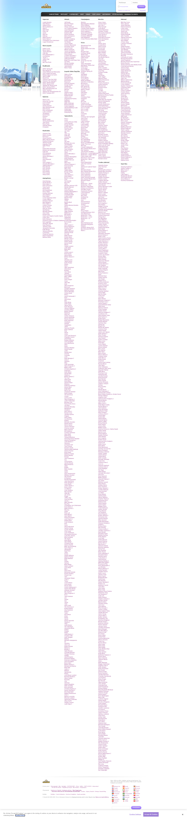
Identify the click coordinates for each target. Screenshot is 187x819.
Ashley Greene (102, 277)
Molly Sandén (68, 469)
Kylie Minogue (68, 307)
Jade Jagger (102, 77)
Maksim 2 (67, 648)
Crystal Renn (102, 45)
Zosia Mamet (102, 494)
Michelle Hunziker (69, 422)
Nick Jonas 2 (68, 411)
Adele (66, 472)
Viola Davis (101, 715)
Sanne (66, 619)
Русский (138, 797)
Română (138, 793)
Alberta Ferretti (47, 142)
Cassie (66, 396)
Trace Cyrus (46, 187)
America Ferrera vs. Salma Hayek (108, 429)
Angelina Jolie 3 (103, 665)
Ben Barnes (124, 136)
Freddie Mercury (69, 160)
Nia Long (101, 764)
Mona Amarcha (68, 464)
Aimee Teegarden (103, 767)
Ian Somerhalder (126, 111)
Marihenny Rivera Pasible (106, 95)
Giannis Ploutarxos (70, 440)
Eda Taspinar (85, 150)
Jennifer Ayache (69, 414)
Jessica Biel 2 (102, 248)
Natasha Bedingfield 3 (70, 191)
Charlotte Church (69, 337)
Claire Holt (101, 295)
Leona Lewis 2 (68, 252)
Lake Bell (101, 737)
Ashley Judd (102, 717)
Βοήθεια (53, 794)
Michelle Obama (47, 211)
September (67, 217)
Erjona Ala (101, 124)
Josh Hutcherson (126, 108)
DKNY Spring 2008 (48, 84)
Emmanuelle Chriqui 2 (104, 170)
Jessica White (102, 139)
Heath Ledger (125, 140)
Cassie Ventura (68, 529)
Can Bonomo (68, 419)
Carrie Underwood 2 (70, 587)
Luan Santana (68, 490)
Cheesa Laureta (69, 428)
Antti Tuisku (67, 304)
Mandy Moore (102, 389)
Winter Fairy (84, 54)
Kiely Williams (102, 220)
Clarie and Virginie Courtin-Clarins (53, 216)
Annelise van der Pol (104, 449)
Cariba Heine (102, 289)
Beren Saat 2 (46, 50)
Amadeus (67, 410)
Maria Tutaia (68, 68)
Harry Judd (67, 605)
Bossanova (84, 83)
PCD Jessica (46, 168)
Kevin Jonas (68, 487)
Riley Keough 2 (102, 608)
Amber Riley (102, 747)
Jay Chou (67, 173)
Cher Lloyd (67, 531)
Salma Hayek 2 (102, 303)
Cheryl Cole (67, 575)
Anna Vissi (67, 570)
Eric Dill (123, 45)
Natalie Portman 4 (103, 741)
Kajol (99, 274)
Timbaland (67, 219)
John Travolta (125, 36)
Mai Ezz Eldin (102, 294)
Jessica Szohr (102, 744)
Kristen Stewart (102, 182)
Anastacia (67, 322)
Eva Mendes (102, 200)
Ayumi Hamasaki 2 (69, 296)
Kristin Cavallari (103, 339)
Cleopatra (45, 127)
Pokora (66, 155)
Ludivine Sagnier (103, 699)
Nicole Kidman (102, 347)
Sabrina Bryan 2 (47, 165)
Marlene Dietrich (103, 308)
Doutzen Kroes (102, 87)
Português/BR (128, 793)
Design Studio (68, 85)
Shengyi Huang (102, 603)
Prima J (66, 611)
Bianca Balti (101, 118)
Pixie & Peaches (47, 185)
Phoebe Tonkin (102, 247)
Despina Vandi (68, 448)
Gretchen (83, 94)
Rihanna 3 (124, 171)
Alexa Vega (101, 644)
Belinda (66, 138)
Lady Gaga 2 (124, 174)
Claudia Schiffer (103, 72)
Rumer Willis (102, 256)
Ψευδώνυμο (122, 2)
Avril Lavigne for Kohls (49, 73)
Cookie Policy (20, 815)
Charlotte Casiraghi (86, 34)
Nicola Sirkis (68, 586)
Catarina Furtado (103, 765)
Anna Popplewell (103, 250)
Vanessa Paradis (69, 328)
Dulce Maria (68, 176)
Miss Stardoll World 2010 (88, 148)
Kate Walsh (101, 229)
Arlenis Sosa (102, 43)
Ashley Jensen (102, 509)
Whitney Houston (69, 475)
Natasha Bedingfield (70, 157)
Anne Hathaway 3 (103, 553)
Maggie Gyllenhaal (103, 664)
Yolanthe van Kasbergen (105, 209)
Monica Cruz (102, 212)
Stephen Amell (125, 124)
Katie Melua (67, 372)
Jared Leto (124, 31)
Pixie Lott (45, 31)
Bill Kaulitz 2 (68, 214)
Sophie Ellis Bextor (70, 589)
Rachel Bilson (102, 364)
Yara (65, 576)
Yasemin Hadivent (103, 465)
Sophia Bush (102, 456)
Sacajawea (46, 113)
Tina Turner (67, 129)
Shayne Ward (68, 382)
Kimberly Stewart (48, 201)
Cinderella (84, 194)
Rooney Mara (102, 526)
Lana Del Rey (68, 499)
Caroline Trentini (103, 31)
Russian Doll (85, 51)
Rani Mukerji (102, 232)
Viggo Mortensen (126, 71)
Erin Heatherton (103, 130)
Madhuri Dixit (102, 502)
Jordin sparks (68, 170)
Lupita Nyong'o (47, 22)
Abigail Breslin (102, 176)
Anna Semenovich (69, 473)
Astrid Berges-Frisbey (104, 131)
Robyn (66, 673)
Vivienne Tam (47, 133)
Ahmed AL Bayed (48, 223)
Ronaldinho (67, 37)
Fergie (44, 61)
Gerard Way (67, 373)
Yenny (66, 602)
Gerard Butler (125, 154)
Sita (65, 132)
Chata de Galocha (48, 234)
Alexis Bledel (102, 436)
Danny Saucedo (69, 620)
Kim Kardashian (47, 190)
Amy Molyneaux (85, 214)
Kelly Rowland (68, 158)
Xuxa (65, 258)
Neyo (66, 161)
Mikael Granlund (69, 49)
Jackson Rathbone (126, 131)
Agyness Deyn (102, 78)
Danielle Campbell (103, 768)
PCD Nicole (46, 170)
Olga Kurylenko (102, 682)
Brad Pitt (123, 55)
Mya (65, 301)
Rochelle (67, 680)
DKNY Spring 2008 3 (49, 87)
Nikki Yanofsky (68, 686)
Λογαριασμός (83, 787)
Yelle (65, 604)
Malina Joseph (47, 135)
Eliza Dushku (102, 386)
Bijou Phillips (102, 52)
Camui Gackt (68, 293)
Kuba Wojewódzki (86, 162)
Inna (65, 523)
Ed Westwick (124, 118)
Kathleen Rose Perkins (105, 591)
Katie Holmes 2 (102, 333)
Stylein (83, 220)
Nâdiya (66, 199)
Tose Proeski (68, 446)
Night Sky (67, 101)
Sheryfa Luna (68, 260)
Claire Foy (101, 641)
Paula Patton (102, 755)
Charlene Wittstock (86, 36)
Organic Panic (68, 92)
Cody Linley (124, 28)
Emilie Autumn (68, 608)
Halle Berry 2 (102, 358)
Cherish (66, 354)
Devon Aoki (101, 48)
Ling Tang (101, 71)
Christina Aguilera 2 (70, 369)
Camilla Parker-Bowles (87, 28)
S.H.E (66, 120)
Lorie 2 (66, 579)
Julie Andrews (102, 408)
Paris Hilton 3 (47, 184)
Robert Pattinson (126, 128)
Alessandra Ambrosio (104, 33)
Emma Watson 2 (103, 230)
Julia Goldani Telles (104, 611)
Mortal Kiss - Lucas (86, 217)
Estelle (66, 467)
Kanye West (67, 387)
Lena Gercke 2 (102, 34)
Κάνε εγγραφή (54, 786)
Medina (66, 639)
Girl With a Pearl (85, 189)
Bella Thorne (102, 552)
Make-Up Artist (68, 94)
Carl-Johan (67, 567)
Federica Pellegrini (70, 57)
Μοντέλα (100, 19)
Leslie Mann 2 (102, 558)
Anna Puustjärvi (69, 661)
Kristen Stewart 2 (103, 242)
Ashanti (66, 323)
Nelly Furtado (68, 393)
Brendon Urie (68, 402)
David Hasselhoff (126, 83)
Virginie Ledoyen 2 (103, 599)
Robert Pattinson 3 (126, 157)
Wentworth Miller (126, 77)
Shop (77, 786)
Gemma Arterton (103, 518)
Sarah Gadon (102, 505)
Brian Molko (67, 564)
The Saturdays (68, 626)
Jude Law (124, 78)
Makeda (83, 226)
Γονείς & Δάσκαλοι (60, 794)
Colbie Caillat (68, 196)
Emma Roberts (102, 423)
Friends (100, 385)
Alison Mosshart (69, 526)
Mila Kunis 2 (102, 544)
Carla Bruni (101, 28)
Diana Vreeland (85, 173)
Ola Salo (66, 141)
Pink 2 (66, 294)
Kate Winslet (102, 185)
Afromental (67, 549)
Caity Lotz (101, 596)
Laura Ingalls (85, 124)
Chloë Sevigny (102, 309)
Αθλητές (66, 19)
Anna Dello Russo (126, 177)
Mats (65, 560)
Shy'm (66, 251)
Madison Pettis (102, 286)
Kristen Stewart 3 (103, 515)
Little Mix (45, 53)
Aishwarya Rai (102, 374)
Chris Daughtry (68, 341)
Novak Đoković (68, 65)
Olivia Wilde (101, 647)
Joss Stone (67, 272)
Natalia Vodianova (103, 69)
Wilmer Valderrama (126, 80)
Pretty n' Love (85, 123)
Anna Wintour (47, 195)
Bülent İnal (124, 105)
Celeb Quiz (67, 109)
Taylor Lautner (125, 130)
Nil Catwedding (85, 139)
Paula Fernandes (69, 517)
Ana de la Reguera (103, 702)
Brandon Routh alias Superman (130, 61)
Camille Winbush (103, 489)
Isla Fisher (101, 197)
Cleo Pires (101, 650)
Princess (83, 59)
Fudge (83, 73)
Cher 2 (66, 695)
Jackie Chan (124, 145)
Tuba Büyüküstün (103, 727)
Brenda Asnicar (102, 198)
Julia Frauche (102, 92)
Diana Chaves (102, 119)
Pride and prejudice (87, 106)
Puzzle (66, 91)
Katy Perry (67, 551)
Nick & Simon (68, 425)
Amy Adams (101, 205)
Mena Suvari (102, 353)
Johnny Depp (125, 68)
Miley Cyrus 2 (102, 403)
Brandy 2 (67, 649)
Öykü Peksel (46, 145)
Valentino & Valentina (87, 82)
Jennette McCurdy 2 (104, 473)
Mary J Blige (68, 276)
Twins (66, 184)
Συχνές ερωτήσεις (81, 794)
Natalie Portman (103, 435)
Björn (66, 569)
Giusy (100, 661)
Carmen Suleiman (69, 432)
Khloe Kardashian (48, 235)
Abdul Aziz (67, 208)
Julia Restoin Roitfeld (87, 151)
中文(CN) (116, 801)
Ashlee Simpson (69, 316)
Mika (65, 363)
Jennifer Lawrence (103, 708)
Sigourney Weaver (103, 261)
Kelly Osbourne (47, 219)
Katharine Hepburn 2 (104, 655)
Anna (82, 112)
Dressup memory (69, 83)
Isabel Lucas (46, 48)
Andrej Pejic (101, 116)
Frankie (66, 631)
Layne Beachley (69, 30)
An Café (66, 234)
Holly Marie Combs (104, 405)
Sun (65, 601)
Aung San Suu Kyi (48, 101)
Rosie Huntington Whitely (105, 143)
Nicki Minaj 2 (46, 24)
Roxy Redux (84, 138)
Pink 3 (66, 119)
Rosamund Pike (103, 564)
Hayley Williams (69, 555)
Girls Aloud (67, 269)
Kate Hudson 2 (102, 317)
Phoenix (45, 116)
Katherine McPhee (69, 385)
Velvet (83, 95)
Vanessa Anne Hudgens (105, 441)
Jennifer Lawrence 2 (104, 530)
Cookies (83, 791)
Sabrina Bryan (102, 455)
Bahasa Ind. (117, 786)
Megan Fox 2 (102, 280)
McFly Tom (67, 390)
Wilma (83, 209)
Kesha (66, 554)
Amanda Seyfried (103, 291)
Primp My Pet (68, 112)
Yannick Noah (68, 48)
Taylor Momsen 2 (103, 241)
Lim (65, 598)
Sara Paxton (102, 338)
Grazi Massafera (103, 108)
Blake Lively (101, 236)
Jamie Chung (102, 614)
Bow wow (67, 287)
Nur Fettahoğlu (102, 770)
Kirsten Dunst (102, 439)
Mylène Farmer (68, 557)
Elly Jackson (68, 592)
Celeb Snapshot (69, 106)
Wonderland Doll (86, 45)
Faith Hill (45, 152)
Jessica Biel (101, 415)
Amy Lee (67, 314)
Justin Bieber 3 (68, 442)
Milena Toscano (103, 640)
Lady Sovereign (69, 364)
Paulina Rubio (68, 128)
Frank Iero (67, 370)
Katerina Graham (103, 623)
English (116, 788)
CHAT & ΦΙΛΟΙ (87, 786)
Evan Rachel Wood (104, 214)
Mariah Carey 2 (68, 238)
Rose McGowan (103, 409)
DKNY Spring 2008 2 (49, 82)
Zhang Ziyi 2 (102, 217)
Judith (83, 100)
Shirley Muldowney (48, 121)
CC (44, 147)
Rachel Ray (46, 188)
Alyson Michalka (69, 291)
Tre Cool (66, 378)
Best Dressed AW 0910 (87, 229)
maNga (66, 655)
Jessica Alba (102, 426)
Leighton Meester (103, 180)
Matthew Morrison (126, 127)
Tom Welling (124, 49)
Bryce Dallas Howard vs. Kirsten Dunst (109, 394)
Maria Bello (101, 446)
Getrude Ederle (47, 125)
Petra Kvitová (68, 54)
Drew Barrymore (103, 447)
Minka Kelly (101, 646)
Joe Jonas (67, 495)
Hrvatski (116, 790)
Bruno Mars (67, 663)
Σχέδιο (81, 786)
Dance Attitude (85, 70)
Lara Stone (101, 40)
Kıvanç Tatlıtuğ (125, 104)
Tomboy (83, 205)
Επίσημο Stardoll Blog (100, 791)
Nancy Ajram (68, 255)
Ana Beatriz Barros (103, 57)
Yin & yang (84, 68)
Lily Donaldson (102, 55)
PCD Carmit (46, 173)
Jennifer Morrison (103, 674)
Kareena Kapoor (103, 336)
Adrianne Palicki (103, 546)
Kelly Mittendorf (102, 151)
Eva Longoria (102, 438)
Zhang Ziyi (101, 324)
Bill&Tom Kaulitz (69, 290)
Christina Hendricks (104, 627)
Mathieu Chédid (69, 454)
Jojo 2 (66, 223)
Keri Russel (101, 680)
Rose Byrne (101, 732)
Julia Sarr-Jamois (86, 164)
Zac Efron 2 (124, 142)
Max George (68, 492)
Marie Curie (46, 99)
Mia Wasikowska (103, 743)
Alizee (66, 332)
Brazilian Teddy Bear (87, 186)
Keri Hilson (67, 614)
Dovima (100, 89)
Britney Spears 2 (69, 376)
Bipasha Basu (102, 602)
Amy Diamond (47, 159)
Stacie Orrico (68, 305)
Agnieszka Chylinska (70, 699)
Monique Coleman (103, 452)
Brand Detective (69, 104)
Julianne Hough (103, 693)
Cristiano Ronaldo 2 (70, 55)
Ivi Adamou (67, 478)
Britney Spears (68, 311)
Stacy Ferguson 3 (69, 366)
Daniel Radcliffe (125, 34)
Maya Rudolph (102, 758)
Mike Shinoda (68, 502)
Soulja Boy (67, 137)
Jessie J (45, 57)
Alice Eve (101, 474)
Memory (66, 89)
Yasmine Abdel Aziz (104, 738)
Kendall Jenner (102, 158)
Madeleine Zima (103, 593)
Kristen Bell (101, 417)
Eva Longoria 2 (102, 203)
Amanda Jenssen (69, 590)
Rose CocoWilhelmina (87, 142)
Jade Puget (67, 229)
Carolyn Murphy (103, 111)
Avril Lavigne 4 (47, 162)
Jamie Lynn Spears (104, 332)
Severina (67, 443)
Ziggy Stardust (68, 211)
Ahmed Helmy (125, 102)
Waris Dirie (101, 81)
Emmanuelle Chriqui (104, 392)
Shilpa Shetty (102, 430)
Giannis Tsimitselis (126, 122)
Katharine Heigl (102, 411)
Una (65, 681)
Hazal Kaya (101, 579)
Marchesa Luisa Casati (87, 158)
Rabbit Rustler (68, 95)
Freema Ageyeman (103, 638)
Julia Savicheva (69, 481)
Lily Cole (100, 58)
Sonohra (66, 643)
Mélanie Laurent (103, 482)
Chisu (66, 470)
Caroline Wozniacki (70, 45)
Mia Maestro (102, 580)
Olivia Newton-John (104, 315)
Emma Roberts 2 (103, 273)
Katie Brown (46, 229)
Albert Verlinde (85, 132)
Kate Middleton (85, 37)
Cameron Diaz (102, 329)
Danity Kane (68, 352)
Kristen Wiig (101, 756)
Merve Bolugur (102, 629)
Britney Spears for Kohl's (50, 75)
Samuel (66, 563)
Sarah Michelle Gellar (104, 305)
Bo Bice (66, 270)
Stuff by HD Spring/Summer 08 (52, 91)
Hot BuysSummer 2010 (88, 212)
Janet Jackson (68, 596)
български (116, 799)
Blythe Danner (102, 477)
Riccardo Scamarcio (127, 54)
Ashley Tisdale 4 (126, 168)
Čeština (116, 797)
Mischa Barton (102, 400)
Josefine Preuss (103, 571)
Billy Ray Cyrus (125, 22)
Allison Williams (103, 497)
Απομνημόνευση (124, 6)
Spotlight (64, 786)
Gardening (67, 86)
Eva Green (101, 633)
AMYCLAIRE (46, 76)
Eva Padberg (102, 121)
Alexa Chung (102, 46)
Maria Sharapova (69, 36)
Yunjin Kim (101, 461)
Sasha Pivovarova (103, 80)
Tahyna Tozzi (102, 201)
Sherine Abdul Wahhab (71, 449)
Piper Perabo (102, 335)
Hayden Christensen (127, 86)
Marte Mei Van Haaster (105, 99)
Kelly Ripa (101, 342)
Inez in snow (84, 111)
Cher (65, 179)
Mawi (82, 182)
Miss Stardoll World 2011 (88, 179)
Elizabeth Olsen (103, 555)
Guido (122, 146)
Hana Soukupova (103, 136)
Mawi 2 (45, 28)
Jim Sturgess (124, 99)
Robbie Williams (69, 340)
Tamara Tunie (102, 574)
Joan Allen (101, 587)
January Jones (102, 626)
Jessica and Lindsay (104, 362)
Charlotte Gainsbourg (104, 676)
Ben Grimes (101, 122)
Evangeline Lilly (103, 618)
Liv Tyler (100, 388)
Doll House (67, 80)
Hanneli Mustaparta (104, 101)
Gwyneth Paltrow (103, 370)
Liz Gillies (101, 493)
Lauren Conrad (47, 205)
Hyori (66, 266)
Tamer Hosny (68, 261)
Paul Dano (124, 101)
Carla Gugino (102, 703)
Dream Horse (68, 88)
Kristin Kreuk (102, 359)
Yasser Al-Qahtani (69, 51)
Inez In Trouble (85, 107)
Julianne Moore (102, 659)
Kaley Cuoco (102, 444)
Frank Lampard (68, 40)
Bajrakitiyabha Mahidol (87, 24)
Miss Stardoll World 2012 (88, 171)
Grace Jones (102, 22)
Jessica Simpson (69, 308)
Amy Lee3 (67, 188)
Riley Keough (102, 27)
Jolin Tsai (67, 134)
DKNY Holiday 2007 (49, 93)
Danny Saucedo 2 (69, 690)
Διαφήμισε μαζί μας (67, 790)
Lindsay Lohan (102, 356)
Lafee (66, 351)
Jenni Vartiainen (69, 458)
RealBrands (46, 66)
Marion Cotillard (103, 192)
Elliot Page (124, 139)
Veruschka (101, 75)
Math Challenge (69, 103)
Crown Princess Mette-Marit (89, 39)
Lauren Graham (103, 345)
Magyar (137, 790)
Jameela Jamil (47, 226)
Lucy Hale (101, 538)
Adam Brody (124, 33)
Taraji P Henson (103, 712)
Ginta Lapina (102, 155)
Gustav (66, 561)
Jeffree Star (46, 59)
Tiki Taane (67, 539)
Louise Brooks (102, 208)
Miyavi (66, 244)
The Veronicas (68, 395)
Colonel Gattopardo (87, 147)
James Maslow (47, 51)
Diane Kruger (102, 679)
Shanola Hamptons (104, 523)
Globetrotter (67, 111)
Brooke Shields (102, 188)
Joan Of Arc (46, 122)
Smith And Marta (69, 58)
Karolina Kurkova (103, 65)
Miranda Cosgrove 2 (104, 300)
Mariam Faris (68, 197)
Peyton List (101, 583)
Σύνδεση (141, 6)
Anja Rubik (101, 49)
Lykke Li (66, 669)
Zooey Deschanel (103, 285)
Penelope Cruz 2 (103, 302)
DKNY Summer (47, 90)
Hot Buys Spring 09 (86, 71)
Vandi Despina (68, 657)
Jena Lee (67, 645)
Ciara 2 (66, 360)
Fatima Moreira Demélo (71, 205)
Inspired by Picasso (86, 191)
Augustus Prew (47, 144)
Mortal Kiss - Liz (85, 218)
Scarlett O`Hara (102, 253)
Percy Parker (85, 211)
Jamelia (66, 273)
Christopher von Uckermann (51, 40)
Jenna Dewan (102, 262)
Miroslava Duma (86, 170)
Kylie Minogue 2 (69, 358)
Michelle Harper (85, 180)
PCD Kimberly (47, 153)
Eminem (66, 278)
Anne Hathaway (103, 367)
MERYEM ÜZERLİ (103, 562)
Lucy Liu (100, 464)
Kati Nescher (102, 98)
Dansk (126, 786)
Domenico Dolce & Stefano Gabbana (53, 220)
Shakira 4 (67, 622)
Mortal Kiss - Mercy (86, 159)
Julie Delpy (101, 588)
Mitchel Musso (125, 81)
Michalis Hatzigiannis (70, 640)
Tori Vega (101, 470)
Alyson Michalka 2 (48, 156)
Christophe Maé (69, 194)
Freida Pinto (101, 637)
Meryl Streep (102, 298)
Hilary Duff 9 (68, 701)
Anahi (44, 33)
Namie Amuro (68, 423)
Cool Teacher (85, 206)
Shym (66, 152)
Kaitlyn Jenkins (102, 617)
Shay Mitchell (102, 511)
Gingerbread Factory (70, 98)
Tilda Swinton (102, 652)
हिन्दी (137, 799)
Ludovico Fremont (126, 43)
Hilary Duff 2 (46, 174)
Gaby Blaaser (102, 36)
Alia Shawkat (102, 550)
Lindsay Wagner (103, 270)
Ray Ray (66, 504)
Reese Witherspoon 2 (104, 753)
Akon (65, 345)
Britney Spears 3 (69, 257)
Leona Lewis (68, 398)
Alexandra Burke (69, 628)
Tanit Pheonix (102, 559)
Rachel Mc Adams (103, 327)
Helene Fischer (68, 451)
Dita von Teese (47, 208)
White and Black (85, 80)
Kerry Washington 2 (48, 54)
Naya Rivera (102, 483)
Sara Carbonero (85, 174)
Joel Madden (68, 144)
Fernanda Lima (102, 517)
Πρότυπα (45, 97)
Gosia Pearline (47, 138)
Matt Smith (46, 30)
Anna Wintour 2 (125, 179)
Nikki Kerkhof (68, 210)
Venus (44, 118)
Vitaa (65, 623)
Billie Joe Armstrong (70, 546)
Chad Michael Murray (127, 66)
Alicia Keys (67, 299)
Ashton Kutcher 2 (126, 155)
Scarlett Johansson (104, 215)
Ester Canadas (102, 68)
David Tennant (125, 75)
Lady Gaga (67, 247)
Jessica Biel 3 (102, 615)
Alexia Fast (101, 549)
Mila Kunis (101, 271)
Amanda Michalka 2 (48, 164)
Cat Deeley (46, 232)
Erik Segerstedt (68, 692)
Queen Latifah (102, 421)
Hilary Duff (67, 379)
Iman (99, 42)
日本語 (126, 801)
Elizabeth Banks (103, 735)
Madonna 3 (67, 213)
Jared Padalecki (125, 60)
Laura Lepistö (68, 43)
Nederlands (117, 791)
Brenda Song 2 (102, 621)
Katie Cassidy (102, 458)
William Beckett (68, 231)
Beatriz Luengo (68, 178)
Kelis (65, 298)
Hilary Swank (102, 380)
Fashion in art (85, 103)
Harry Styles (68, 417)
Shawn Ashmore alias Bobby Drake (131, 65)
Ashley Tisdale (102, 453)
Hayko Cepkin (68, 146)
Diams (66, 264)
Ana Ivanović (68, 25)
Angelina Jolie (102, 397)
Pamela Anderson (103, 282)
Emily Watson (102, 536)
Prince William (85, 25)
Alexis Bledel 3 (102, 174)
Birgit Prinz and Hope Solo (72, 60)
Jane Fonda (101, 402)
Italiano (127, 790)
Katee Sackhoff (102, 268)
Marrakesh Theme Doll (87, 65)
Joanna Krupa (102, 113)
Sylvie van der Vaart (104, 145)
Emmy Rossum (102, 377)
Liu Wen (100, 90)
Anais (66, 616)
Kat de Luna (68, 150)
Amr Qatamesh (85, 141)
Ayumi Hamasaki (69, 317)
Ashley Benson (102, 540)
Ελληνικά (127, 797)
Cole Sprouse (125, 39)
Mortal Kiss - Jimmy (86, 183)
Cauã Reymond (125, 110)
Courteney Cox (102, 314)
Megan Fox (101, 326)
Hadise (66, 629)
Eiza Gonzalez (68, 687)
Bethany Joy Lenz (69, 143)
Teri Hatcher (101, 350)
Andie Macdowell (103, 521)
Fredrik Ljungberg (69, 39)
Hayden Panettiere (103, 177)
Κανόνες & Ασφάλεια (71, 794)
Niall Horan (67, 435)
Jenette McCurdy (103, 267)
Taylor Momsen (102, 195)
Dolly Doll (84, 76)
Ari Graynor (101, 709)
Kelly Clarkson (68, 329)
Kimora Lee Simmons (49, 150)
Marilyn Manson (69, 187)
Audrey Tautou (102, 224)
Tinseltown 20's (85, 88)
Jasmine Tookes (103, 125)
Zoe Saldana (102, 265)
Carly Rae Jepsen (69, 536)
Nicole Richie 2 (47, 182)
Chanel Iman (102, 54)
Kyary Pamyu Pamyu (104, 107)
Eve (65, 140)
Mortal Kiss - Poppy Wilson (89, 154)
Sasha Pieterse (102, 541)
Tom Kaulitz (67, 181)
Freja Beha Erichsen (104, 37)
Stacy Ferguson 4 (69, 593)
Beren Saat (101, 590)
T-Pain (66, 201)
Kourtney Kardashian (127, 180)
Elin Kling (101, 110)
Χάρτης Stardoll (90, 791)
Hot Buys (83, 198)
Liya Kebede (102, 63)
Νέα (59, 786)
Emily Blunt (101, 653)
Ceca (66, 525)
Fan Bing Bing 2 (103, 630)
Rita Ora (45, 34)
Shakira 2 (67, 375)
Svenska (127, 795)
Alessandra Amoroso (70, 534)
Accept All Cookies (150, 814)
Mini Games (76, 787)
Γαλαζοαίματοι (85, 19)
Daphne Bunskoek (103, 227)
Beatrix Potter (47, 119)
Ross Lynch (124, 121)
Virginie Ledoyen (103, 383)
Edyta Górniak (68, 646)
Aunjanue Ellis (102, 706)
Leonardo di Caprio (126, 57)
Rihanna (66, 384)
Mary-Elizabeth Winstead (105, 690)
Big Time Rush (47, 62)
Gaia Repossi (47, 225)
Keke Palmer (102, 424)
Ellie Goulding (68, 537)
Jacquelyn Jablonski (104, 142)
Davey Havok (68, 349)
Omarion (66, 361)
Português (116, 793)
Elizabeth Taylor (103, 533)
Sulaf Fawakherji (103, 687)
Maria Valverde (102, 658)
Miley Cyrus (101, 341)
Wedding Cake (68, 79)
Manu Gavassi (68, 429)
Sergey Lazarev (69, 702)
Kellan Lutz (124, 143)
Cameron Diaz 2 (103, 462)
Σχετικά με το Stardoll (56, 790)
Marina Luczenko (69, 696)
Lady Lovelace (47, 112)
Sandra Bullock (102, 321)
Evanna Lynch (102, 283)
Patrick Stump (68, 241)
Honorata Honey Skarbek (71, 438)
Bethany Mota (47, 237)
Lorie (65, 357)
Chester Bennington (70, 220)
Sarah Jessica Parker (104, 238)
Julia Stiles (101, 365)
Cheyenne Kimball (69, 392)
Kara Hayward (102, 476)
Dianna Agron (102, 694)
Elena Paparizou (69, 226)
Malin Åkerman (102, 662)
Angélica (100, 524)
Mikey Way (67, 169)
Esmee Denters (68, 573)
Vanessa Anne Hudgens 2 (106, 399)
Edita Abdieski (68, 558)
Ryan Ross (67, 167)
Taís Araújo (101, 279)
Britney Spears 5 (69, 664)
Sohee (66, 599)
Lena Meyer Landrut (70, 675)
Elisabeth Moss (102, 705)
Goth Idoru (84, 92)
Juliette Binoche (103, 612)
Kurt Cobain (67, 222)
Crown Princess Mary (87, 30)
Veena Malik (102, 734)
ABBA (66, 204)
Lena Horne (67, 584)
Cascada (67, 355)
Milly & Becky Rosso (49, 139)
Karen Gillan (102, 635)
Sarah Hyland (102, 503)
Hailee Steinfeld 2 (103, 582)
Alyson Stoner (102, 189)
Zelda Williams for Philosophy (51, 72)
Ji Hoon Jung (125, 42)
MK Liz (83, 161)
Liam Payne (67, 484)
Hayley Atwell (102, 700)
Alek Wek (101, 66)
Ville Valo (67, 282)
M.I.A (65, 595)
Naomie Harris (102, 556)
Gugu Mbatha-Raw (103, 649)
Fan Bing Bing (102, 218)
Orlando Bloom (125, 74)
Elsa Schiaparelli (48, 110)
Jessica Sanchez (69, 426)
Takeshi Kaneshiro (126, 37)
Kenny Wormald (85, 176)
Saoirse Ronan (102, 752)
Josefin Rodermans (104, 104)
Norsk (126, 791)
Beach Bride (84, 135)
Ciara (66, 281)
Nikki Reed (101, 306)
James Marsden (125, 25)
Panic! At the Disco (69, 404)
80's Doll (83, 101)
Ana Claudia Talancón (104, 761)
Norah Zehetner (103, 673)
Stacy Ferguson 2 (69, 399)
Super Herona (85, 85)
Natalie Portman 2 (103, 173)
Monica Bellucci (103, 355)
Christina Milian (69, 310)
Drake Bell (67, 388)
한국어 (115, 802)
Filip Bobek (124, 152)
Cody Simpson (68, 522)
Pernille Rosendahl (70, 479)
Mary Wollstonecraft (48, 107)
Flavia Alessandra (103, 223)
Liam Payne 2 (68, 519)
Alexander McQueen (87, 224)
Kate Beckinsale (103, 245)
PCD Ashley (46, 171)
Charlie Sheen (125, 92)
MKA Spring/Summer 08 (50, 88)
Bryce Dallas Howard (104, 729)
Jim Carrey (124, 125)
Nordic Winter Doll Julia (88, 48)
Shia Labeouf (125, 24)
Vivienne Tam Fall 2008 (49, 79)
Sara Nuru (101, 133)
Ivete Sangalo (68, 637)
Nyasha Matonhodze (104, 157)
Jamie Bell (124, 96)
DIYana (83, 136)
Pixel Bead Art (68, 77)
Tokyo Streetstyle (86, 64)
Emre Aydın (67, 452)
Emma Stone (102, 656)
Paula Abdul (68, 275)
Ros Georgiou (102, 96)
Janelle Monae (68, 463)
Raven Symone (102, 624)
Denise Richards (103, 382)
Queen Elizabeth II (86, 33)
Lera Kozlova (68, 461)
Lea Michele (46, 56)
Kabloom (67, 100)
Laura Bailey (102, 115)
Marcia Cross (102, 432)
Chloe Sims (46, 217)
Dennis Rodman (69, 34)
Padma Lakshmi (103, 140)
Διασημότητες (47, 178)
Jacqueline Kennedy (49, 228)
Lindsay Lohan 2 (103, 414)
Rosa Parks (46, 124)
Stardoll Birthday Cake (71, 107)
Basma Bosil (68, 202)
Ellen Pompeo (102, 412)
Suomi (115, 795)
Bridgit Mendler (102, 577)
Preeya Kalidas (102, 688)
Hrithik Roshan (125, 46)
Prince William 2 (85, 31)
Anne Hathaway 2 (103, 391)
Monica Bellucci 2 (48, 27)
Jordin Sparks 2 (69, 485)
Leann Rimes (68, 582)
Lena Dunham (102, 491)
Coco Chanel (46, 103)
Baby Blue (67, 249)
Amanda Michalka (69, 407)
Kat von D (45, 136)
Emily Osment (102, 750)
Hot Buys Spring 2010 (87, 227)
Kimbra (66, 420)
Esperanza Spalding (70, 660)
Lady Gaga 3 (68, 704)
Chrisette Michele (69, 652)
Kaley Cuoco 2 (102, 740)
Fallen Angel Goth (86, 156)
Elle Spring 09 (47, 70)
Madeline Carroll (103, 585)
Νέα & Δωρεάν (47, 45)
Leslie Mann (102, 731)
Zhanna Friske (102, 671)
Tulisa (66, 581)
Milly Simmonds (103, 152)
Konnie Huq (46, 214)
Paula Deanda (68, 166)
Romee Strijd (102, 102)
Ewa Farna (67, 216)
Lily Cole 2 (101, 25)
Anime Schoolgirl (86, 104)
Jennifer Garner (102, 600)
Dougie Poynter (69, 125)
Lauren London (102, 609)
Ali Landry (101, 480)
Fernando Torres (69, 46)
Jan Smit (66, 131)
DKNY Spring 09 (47, 69)
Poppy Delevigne (103, 148)
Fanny (66, 617)
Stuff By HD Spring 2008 (50, 85)
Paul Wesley (124, 148)
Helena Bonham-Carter (105, 186)
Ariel (82, 200)
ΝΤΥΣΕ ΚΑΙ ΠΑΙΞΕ (56, 787)
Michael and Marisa (70, 666)
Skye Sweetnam (69, 267)
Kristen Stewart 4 (103, 488)
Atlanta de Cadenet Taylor (88, 167)
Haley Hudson (102, 597)
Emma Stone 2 (102, 543)
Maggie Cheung (103, 206)
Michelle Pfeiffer (103, 211)
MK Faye (83, 145)
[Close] (182, 815)
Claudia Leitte (68, 636)
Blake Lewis (68, 367)
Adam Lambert (68, 566)
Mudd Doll (46, 78)
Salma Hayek (102, 330)
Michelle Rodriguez (104, 724)
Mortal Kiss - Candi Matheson (89, 153)
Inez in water (84, 109)
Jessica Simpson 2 (69, 164)
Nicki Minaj (67, 540)
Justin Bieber (68, 625)
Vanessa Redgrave (104, 620)
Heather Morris (102, 485)
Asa (65, 460)
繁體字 (137, 801)
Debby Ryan (68, 520)
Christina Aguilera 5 (70, 689)
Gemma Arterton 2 (103, 561)
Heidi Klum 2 (46, 155)
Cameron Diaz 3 (103, 467)
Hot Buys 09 (84, 197)
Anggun (66, 416)
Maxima (83, 22)
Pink (65, 331)
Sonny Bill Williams (70, 52)
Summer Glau (102, 323)
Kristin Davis (102, 318)
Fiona (82, 165)
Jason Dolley (125, 158)
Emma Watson (102, 433)
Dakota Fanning (103, 535)
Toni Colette (101, 726)
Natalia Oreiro (102, 311)
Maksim (66, 670)
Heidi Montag (47, 181)
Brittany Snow (102, 427)
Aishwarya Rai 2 (103, 500)
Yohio (66, 552)
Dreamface (67, 76)
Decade (83, 91)
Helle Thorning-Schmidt (88, 177)
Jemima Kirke (102, 496)
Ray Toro (67, 182)
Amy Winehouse (69, 343)
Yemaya (83, 208)
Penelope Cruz (102, 373)
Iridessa (45, 36)
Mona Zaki (101, 697)
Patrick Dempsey (126, 27)
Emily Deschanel (103, 668)
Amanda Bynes (102, 420)
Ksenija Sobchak (48, 193)
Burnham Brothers (69, 676)
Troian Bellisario (103, 508)
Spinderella (67, 672)
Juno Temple (102, 684)
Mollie (66, 633)
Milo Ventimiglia (125, 51)
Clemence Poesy (103, 711)
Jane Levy (101, 605)
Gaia (82, 221)
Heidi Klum (101, 60)
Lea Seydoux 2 (102, 594)
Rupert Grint (124, 72)
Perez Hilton (46, 192)
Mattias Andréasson (70, 693)
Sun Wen (67, 61)
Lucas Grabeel (125, 84)
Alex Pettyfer (124, 40)
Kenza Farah (68, 243)
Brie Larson (101, 349)
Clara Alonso (102, 154)
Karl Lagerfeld (47, 222)
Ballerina (83, 129)
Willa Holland (102, 259)
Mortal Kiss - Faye (86, 215)
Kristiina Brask (68, 228)
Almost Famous (85, 201)
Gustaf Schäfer (68, 193)
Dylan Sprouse (125, 151)
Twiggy (100, 74)
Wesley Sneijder (69, 63)
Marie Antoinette (85, 27)
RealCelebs (46, 130)
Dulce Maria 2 (47, 39)
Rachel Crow (68, 413)
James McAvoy (125, 93)
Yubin (66, 613)
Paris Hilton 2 (47, 204)
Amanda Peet (102, 258)
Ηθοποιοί (123, 19)
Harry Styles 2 (68, 548)
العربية (126, 799)
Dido (65, 284)
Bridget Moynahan (103, 320)
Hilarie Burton (102, 418)
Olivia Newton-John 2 (104, 183)
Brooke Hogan (68, 172)
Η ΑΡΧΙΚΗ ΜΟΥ (71, 786)
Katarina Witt (68, 33)
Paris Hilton (46, 196)
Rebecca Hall (102, 632)
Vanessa (66, 683)
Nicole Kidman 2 (103, 235)
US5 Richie (67, 338)
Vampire (100, 168)
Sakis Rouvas (68, 651)
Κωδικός (135, 2)
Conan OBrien (47, 199)
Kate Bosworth (102, 718)
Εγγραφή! (143, 10)
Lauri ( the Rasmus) (70, 335)
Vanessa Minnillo (48, 231)
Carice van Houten (103, 255)
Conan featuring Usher (49, 198)
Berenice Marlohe (103, 547)
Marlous (45, 158)
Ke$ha (123, 173)
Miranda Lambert (69, 698)
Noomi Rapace (102, 514)
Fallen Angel (84, 57)
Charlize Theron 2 (103, 499)
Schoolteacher (85, 203)
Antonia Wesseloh (103, 93)
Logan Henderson (48, 42)
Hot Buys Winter (85, 53)
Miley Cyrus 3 (102, 288)
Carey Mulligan (102, 468)
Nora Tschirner (102, 486)
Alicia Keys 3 (68, 147)
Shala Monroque (103, 146)
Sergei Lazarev (68, 246)
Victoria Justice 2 (103, 529)
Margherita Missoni (126, 176)
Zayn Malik (67, 434)
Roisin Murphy (68, 455)
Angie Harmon (102, 127)
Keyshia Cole (68, 240)
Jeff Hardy (67, 22)
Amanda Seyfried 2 (126, 167)
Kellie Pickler (68, 263)
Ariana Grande (68, 545)
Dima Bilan (67, 381)
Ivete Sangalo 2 (69, 482)
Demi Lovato (102, 194)
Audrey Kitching (103, 84)
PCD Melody (46, 167)
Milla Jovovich (102, 520)
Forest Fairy (46, 115)
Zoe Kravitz (101, 670)
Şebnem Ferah (68, 232)
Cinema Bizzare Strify (70, 122)
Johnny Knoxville (126, 52)
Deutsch (138, 786)
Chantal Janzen (103, 244)
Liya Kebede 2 (102, 128)
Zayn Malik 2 (68, 516)
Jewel (66, 326)
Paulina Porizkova (48, 141)
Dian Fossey (46, 109)
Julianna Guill (102, 723)
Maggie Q (101, 759)
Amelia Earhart (47, 106)
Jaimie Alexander (103, 762)
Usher (66, 334)
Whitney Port (102, 191)
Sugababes (67, 325)
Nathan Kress (47, 25)
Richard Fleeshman (126, 58)
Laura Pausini (68, 123)
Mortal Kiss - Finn (86, 185)
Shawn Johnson (69, 27)
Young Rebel (85, 79)
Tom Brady (67, 42)
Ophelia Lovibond (103, 714)
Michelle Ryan (102, 276)
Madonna (67, 313)
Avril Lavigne (68, 279)
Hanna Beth (101, 292)
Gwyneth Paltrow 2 (103, 479)
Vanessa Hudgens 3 (104, 312)
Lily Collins (101, 721)
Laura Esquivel (85, 192)
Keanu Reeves (125, 63)
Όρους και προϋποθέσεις (102, 797)
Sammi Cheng (68, 528)
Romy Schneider (103, 749)
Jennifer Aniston (103, 376)
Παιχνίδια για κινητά (67, 787)
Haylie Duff (101, 442)
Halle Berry (101, 371)
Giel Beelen (46, 210)
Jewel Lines (67, 97)
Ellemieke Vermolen (104, 233)
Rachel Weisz (102, 643)
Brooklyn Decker (103, 134)
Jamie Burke (68, 66)
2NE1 (66, 466)
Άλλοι (83, 42)
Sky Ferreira (68, 476)
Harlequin (84, 98)
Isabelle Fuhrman (103, 691)
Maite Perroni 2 (47, 37)
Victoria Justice (102, 179)
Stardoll (46, 5)
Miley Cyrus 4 (125, 170)
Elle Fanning (102, 527)
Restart (66, 457)
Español (127, 788)
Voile (82, 50)
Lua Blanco (67, 489)
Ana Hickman (102, 51)
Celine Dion (67, 126)
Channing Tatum (126, 87)
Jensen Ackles (125, 30)
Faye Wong (67, 302)
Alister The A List (86, 144)
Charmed (101, 361)
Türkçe (137, 795)
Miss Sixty (84, 195)
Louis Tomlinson (69, 532)
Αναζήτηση (136, 807)
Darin (44, 161)
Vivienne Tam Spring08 (49, 81)
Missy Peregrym (103, 450)
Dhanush (123, 95)
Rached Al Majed (69, 658)
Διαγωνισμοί (95, 786)
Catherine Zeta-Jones (104, 368)
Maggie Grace (102, 506)
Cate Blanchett (102, 685)
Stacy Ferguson (69, 285)
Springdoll (84, 74)
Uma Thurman (102, 167)
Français (138, 788)
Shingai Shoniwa (69, 654)
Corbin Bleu (124, 149)
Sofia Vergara (102, 667)
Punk (82, 62)
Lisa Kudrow (102, 677)
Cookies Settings (135, 814)
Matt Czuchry (125, 89)
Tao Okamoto (102, 137)
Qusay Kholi (124, 98)
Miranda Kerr (102, 86)
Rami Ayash (67, 254)
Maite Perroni (68, 235)
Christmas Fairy (85, 97)
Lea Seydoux (102, 512)
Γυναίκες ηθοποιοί (103, 162)
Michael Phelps (68, 24)
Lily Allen (67, 405)
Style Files (124, 164)
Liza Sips (101, 297)
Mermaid (83, 133)
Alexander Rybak (69, 578)
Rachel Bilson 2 (103, 406)
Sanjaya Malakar (69, 348)
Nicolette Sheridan (103, 459)
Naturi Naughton (69, 684)
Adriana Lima (102, 61)
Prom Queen (84, 77)
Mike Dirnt (67, 163)
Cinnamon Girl (68, 445)
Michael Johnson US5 (70, 185)
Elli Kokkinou (68, 431)
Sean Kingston (68, 149)
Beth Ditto (67, 667)
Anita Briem (101, 720)
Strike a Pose (68, 74)
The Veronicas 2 (69, 607)
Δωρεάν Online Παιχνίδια (72, 71)
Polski (137, 791)
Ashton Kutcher (125, 69)
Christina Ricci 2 (103, 226)
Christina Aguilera (69, 288)
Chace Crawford (126, 90)
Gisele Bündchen (103, 30)
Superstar (46, 19)
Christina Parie (68, 543)
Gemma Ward (102, 24)
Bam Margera (47, 202)
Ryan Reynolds (125, 107)
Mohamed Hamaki (69, 572)
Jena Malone (102, 606)
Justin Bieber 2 (68, 634)
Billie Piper (101, 352)
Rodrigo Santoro (126, 48)
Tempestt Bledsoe (69, 437)
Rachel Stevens (69, 319)
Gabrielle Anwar (103, 165)
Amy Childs (46, 213)
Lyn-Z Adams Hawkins (70, 28)
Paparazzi (67, 82)
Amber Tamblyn (102, 746)
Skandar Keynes (126, 133)
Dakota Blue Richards (49, 149)
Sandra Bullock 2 (103, 264)
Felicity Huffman (103, 396)
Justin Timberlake (69, 401)
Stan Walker (68, 542)
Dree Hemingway (103, 39)
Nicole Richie (47, 207)
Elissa (66, 207)
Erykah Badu (68, 237)
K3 (65, 642)
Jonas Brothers (68, 175)
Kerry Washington (103, 696)
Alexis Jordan (68, 678)
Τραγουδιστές (68, 116)
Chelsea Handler (103, 251)
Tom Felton (124, 134)
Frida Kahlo (46, 104)
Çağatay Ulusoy (103, 149)
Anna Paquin (102, 344)
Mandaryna (67, 408)
